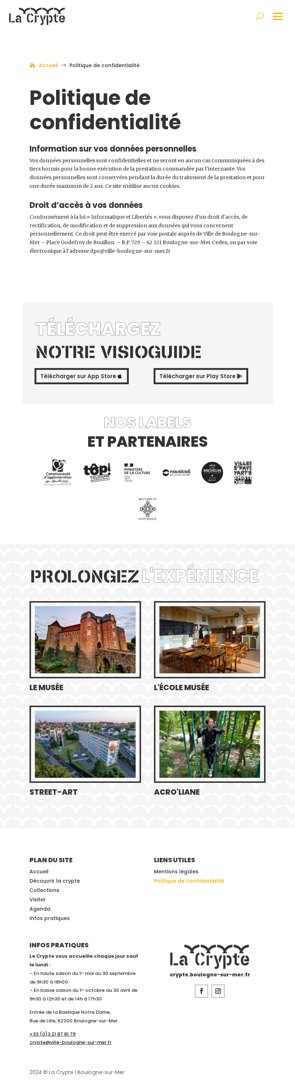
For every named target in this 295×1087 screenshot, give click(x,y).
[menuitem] (57, 472)
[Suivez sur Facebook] (201, 991)
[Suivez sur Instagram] (218, 991)
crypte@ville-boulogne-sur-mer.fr (71, 1042)
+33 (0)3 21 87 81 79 (53, 1034)
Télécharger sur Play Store (197, 376)
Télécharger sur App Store (78, 376)
